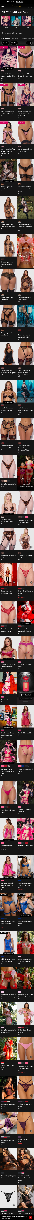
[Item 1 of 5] (8, 170)
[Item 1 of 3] (25, 353)
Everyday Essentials (27, 38)
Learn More (10, 1218)
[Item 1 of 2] (8, 1196)
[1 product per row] (28, 43)
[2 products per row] (30, 43)
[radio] (2, 71)
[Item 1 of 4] (8, 353)
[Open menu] (3, 6)
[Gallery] (8, 57)
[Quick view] (14, 65)
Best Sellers (15, 38)
